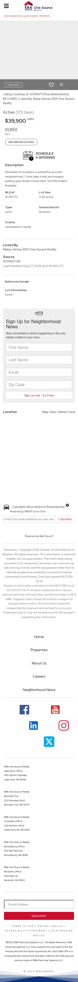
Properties (39, 649)
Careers (39, 676)
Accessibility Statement (26, 931)
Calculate (65, 519)
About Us (39, 663)
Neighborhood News (39, 689)
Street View (66, 412)
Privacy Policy (51, 926)
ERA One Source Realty (16, 766)
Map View (49, 412)
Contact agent (13, 84)
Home (39, 636)
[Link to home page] (39, 6)
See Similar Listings (21, 142)
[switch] (51, 84)
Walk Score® (46, 536)
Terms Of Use (23, 926)
